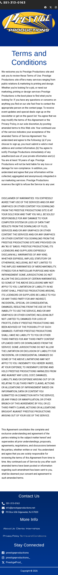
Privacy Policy (11, 536)
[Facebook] (45, 7)
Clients (20, 528)
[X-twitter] (50, 7)
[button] (29, 40)
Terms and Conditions (33, 536)
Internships (33, 528)
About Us (9, 528)
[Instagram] (56, 7)
